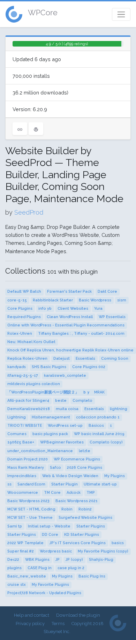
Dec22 (13, 559)
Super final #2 (20, 551)
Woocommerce (22, 492)
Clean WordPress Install (70, 317)
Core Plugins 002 (88, 367)
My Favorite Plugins (50, 584)
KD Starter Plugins (81, 534)
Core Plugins (19, 308)
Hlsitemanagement (51, 417)
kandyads (16, 367)
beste (61, 400)
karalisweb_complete (65, 375)
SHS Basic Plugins (49, 367)
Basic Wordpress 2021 (76, 501)
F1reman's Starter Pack (69, 291)
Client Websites (73, 308)
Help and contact (31, 615)
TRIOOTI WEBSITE (24, 425)
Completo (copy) (106, 442)
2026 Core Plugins (84, 467)
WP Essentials (112, 317)
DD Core (50, 534)
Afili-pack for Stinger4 (28, 400)
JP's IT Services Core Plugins (78, 543)
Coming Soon (114, 358)
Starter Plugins (90, 526)
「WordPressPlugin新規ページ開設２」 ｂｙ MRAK (56, 392)
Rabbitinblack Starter (53, 300)
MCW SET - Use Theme (30, 517)
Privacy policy (30, 623)
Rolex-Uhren (19, 333)
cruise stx (16, 584)
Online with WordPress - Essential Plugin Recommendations (65, 325)
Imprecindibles (21, 476)
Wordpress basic (56, 551)
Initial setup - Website (49, 526)
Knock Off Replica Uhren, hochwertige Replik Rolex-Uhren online (70, 350)
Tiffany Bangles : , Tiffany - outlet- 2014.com (81, 333)
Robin (67, 509)
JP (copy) (74, 559)
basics (118, 543)
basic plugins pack (50, 434)
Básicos (96, 425)
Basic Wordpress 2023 (28, 501)
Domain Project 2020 (27, 459)
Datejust (61, 358)
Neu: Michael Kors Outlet (31, 342)
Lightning (16, 417)
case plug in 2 (71, 568)
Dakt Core (107, 291)
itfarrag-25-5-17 (22, 375)
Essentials (85, 358)
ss (9, 484)
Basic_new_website (26, 576)
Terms (58, 623)
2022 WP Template (25, 543)
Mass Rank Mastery (25, 467)
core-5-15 (17, 300)
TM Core (52, 492)
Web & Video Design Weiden (70, 476)
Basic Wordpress (95, 300)
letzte (84, 451)
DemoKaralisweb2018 (28, 409)
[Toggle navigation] (121, 14)
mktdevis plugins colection (33, 384)
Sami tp (14, 526)
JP (57, 559)
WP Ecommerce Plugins (77, 459)
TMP (90, 492)
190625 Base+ (20, 442)
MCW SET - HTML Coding (31, 509)
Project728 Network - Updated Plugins (44, 593)
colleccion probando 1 (98, 417)
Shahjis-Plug (101, 559)
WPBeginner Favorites (62, 442)
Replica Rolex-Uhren (27, 358)
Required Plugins (24, 317)
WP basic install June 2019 (99, 434)
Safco (55, 467)
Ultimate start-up (100, 484)
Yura (98, 308)
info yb (45, 308)
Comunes (17, 434)
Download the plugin (78, 615)
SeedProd (28, 212)
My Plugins (114, 476)
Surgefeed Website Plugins (85, 517)
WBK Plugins (37, 559)
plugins (14, 568)
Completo (82, 400)
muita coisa (67, 409)
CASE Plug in (40, 568)
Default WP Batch (24, 291)
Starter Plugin (64, 484)
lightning (118, 409)
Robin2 (85, 509)
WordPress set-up (65, 425)
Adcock (74, 492)
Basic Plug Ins (91, 576)
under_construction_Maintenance (40, 451)
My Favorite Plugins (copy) (103, 551)
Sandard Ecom (31, 484)
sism (121, 300)
